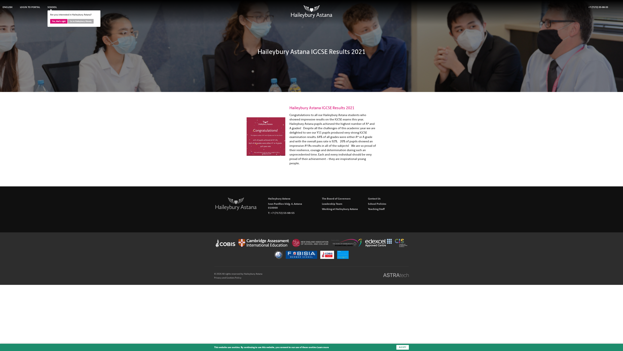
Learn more (323, 347)
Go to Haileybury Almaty (81, 21)
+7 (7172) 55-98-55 (283, 212)
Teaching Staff (376, 209)
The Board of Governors (336, 198)
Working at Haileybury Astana (340, 209)
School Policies (377, 203)
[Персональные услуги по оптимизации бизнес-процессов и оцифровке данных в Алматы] (396, 275)
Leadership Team (332, 203)
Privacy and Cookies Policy (227, 277)
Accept (402, 347)
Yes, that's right (59, 21)
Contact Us (374, 198)
